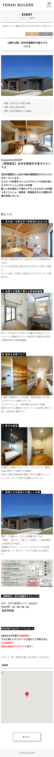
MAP (29, 111)
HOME (4, 26)
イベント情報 (14, 26)
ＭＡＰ (33, 603)
